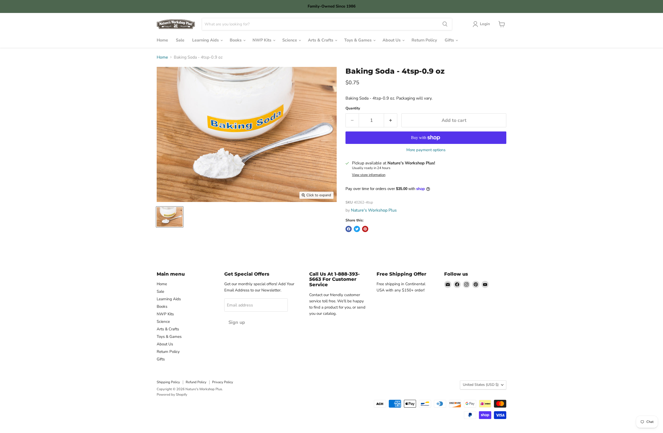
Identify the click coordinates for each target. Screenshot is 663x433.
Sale (180, 40)
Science (290, 40)
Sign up (236, 322)
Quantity (352, 108)
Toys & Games (358, 40)
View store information (368, 175)
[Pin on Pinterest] (365, 229)
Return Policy (424, 40)
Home (162, 40)
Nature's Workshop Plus (374, 210)
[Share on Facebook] (348, 229)
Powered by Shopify (172, 394)
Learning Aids (206, 40)
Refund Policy (196, 382)
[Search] (445, 24)
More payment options (425, 150)
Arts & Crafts (321, 40)
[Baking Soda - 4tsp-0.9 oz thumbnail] (169, 217)
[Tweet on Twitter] (357, 229)
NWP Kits (262, 40)
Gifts (450, 40)
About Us (392, 40)
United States (481, 384)
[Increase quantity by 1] (390, 120)
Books (236, 40)
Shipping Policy (168, 382)
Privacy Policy (222, 382)
